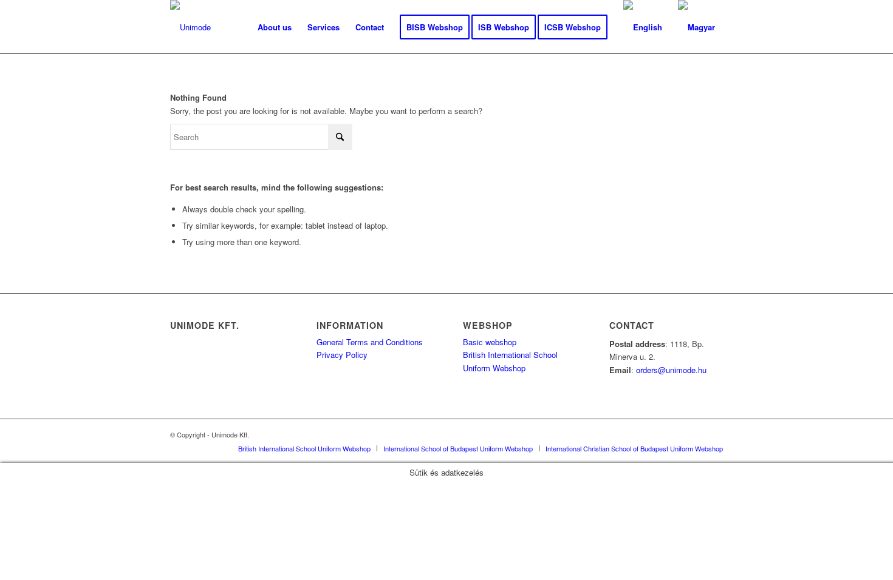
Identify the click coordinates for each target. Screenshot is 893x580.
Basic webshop (489, 342)
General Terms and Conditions (369, 342)
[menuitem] (274, 27)
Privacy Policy (342, 354)
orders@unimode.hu (671, 370)
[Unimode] (190, 27)
